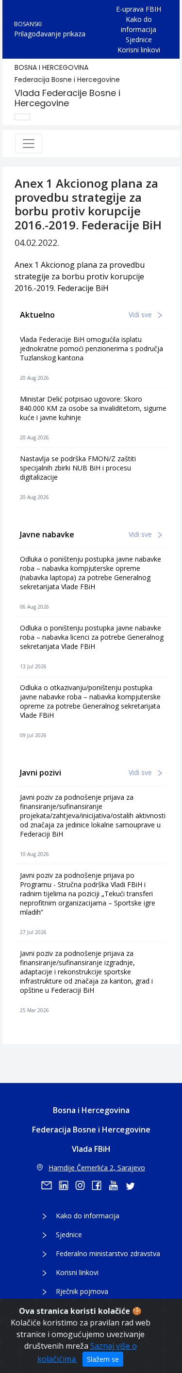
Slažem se (103, 1359)
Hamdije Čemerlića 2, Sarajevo (97, 1167)
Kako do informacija (138, 24)
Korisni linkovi (138, 49)
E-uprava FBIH (138, 9)
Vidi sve (141, 314)
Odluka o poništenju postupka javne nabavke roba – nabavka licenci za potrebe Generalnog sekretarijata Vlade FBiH (92, 637)
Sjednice (139, 39)
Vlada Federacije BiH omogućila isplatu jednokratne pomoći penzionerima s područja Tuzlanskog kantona (91, 348)
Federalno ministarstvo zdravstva (108, 1253)
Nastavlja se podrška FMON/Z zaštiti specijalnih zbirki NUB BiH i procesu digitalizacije (78, 468)
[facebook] (100, 1185)
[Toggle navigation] (28, 143)
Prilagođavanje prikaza (49, 33)
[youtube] (116, 1185)
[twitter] (133, 1185)
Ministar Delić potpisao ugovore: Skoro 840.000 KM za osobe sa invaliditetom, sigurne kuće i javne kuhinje (93, 408)
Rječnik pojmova (82, 1291)
